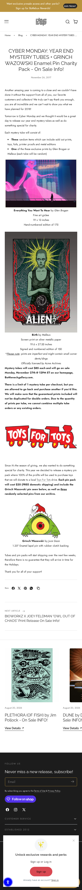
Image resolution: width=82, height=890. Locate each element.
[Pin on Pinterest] (25, 588)
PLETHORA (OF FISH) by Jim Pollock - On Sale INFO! (30, 717)
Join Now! (70, 6)
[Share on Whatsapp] (31, 588)
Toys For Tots (44, 480)
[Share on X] (19, 588)
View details (13, 728)
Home (8, 35)
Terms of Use (40, 790)
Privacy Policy (54, 790)
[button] (6, 21)
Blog (20, 35)
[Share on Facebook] (13, 588)
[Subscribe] (72, 781)
